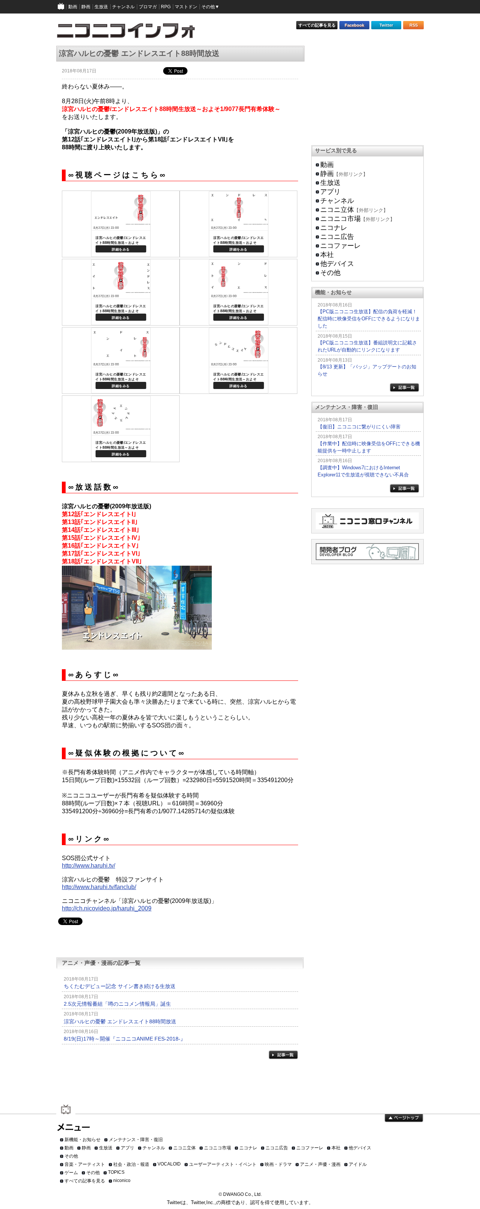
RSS (414, 25)
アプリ (330, 191)
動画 (327, 164)
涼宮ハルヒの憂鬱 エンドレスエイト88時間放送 (120, 1021)
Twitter (386, 25)
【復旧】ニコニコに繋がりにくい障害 (359, 427)
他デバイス (337, 263)
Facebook (354, 25)
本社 (327, 254)
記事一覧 (283, 1054)
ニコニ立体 (337, 209)
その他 (330, 272)
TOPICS (116, 1172)
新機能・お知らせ (82, 1139)
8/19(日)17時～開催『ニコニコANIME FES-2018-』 (125, 1039)
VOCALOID (169, 1164)
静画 (327, 173)
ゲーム (71, 1172)
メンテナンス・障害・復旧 (136, 1139)
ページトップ (404, 1118)
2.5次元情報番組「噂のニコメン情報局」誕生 (117, 1004)
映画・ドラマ (278, 1164)
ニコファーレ (340, 245)
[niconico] (61, 7)
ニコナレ (333, 227)
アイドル (358, 1164)
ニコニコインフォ (130, 33)
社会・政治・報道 (131, 1164)
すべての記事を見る (317, 25)
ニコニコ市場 (340, 218)
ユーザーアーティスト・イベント (222, 1164)
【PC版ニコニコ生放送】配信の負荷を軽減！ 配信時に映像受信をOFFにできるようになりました (369, 319)
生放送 (330, 182)
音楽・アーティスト (84, 1164)
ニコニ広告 (337, 236)
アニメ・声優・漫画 (320, 1164)
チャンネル (337, 200)
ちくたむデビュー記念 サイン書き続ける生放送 (120, 986)
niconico (121, 1180)
